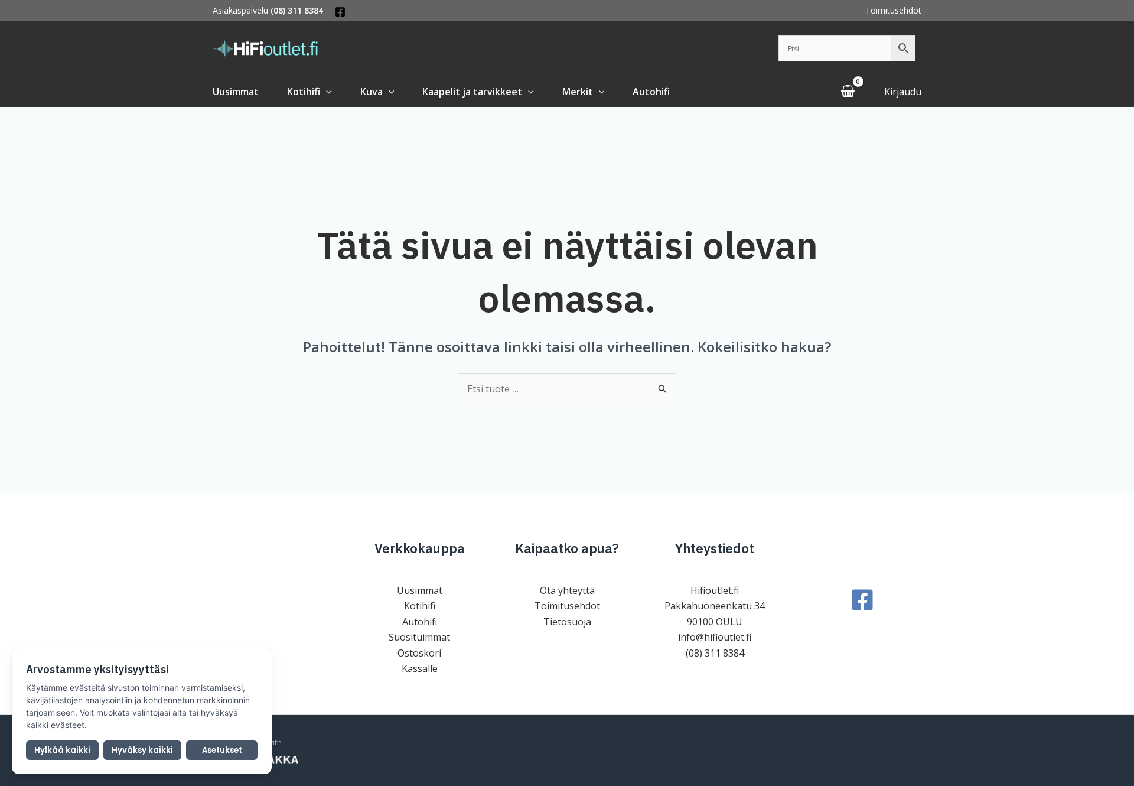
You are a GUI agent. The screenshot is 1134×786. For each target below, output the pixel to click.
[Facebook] (340, 12)
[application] (326, 91)
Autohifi (419, 621)
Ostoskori (419, 653)
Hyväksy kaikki (142, 750)
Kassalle (420, 668)
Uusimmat (419, 590)
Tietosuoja (567, 621)
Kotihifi (419, 605)
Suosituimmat (419, 637)
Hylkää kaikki (62, 750)
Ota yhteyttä (567, 590)
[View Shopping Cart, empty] (847, 91)
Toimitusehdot (893, 10)
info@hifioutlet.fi (714, 637)
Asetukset (222, 750)
